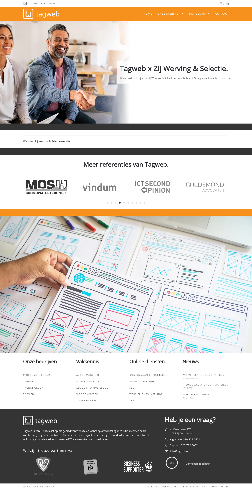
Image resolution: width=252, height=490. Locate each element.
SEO (132, 387)
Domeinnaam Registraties (148, 374)
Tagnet (28, 381)
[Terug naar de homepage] (42, 14)
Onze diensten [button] (169, 13)
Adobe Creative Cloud (92, 387)
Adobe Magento (87, 374)
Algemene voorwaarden (162, 486)
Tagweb (28, 394)
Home (148, 13)
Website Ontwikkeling (145, 394)
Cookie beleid (220, 486)
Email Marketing (141, 381)
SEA (131, 400)
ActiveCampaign (88, 381)
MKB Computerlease (37, 374)
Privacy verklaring (194, 486)
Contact (222, 13)
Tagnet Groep (33, 387)
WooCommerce (87, 394)
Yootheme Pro (86, 400)
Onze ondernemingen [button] (41, 3)
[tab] (107, 203)
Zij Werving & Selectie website (52, 141)
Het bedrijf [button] (198, 13)
